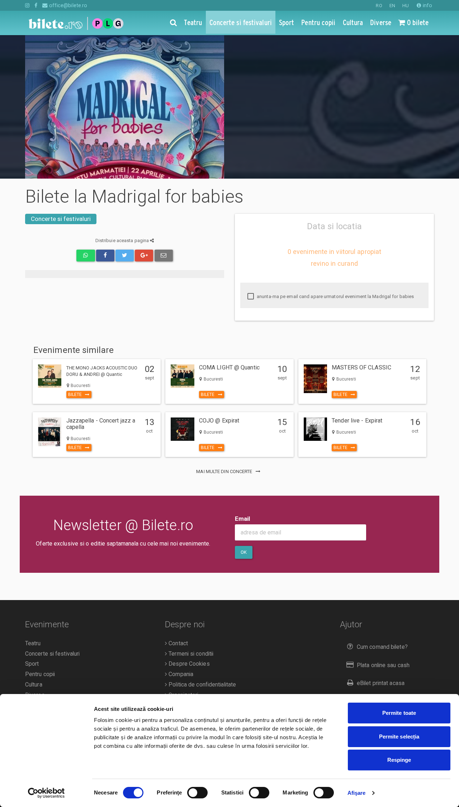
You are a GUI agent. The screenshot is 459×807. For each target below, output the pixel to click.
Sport (32, 664)
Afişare (356, 793)
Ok (244, 552)
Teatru (33, 643)
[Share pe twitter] (124, 255)
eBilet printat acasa (380, 683)
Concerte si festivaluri (61, 218)
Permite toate (399, 713)
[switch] (197, 792)
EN (392, 5)
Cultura (33, 684)
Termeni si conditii (190, 654)
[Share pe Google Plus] (144, 255)
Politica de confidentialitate (201, 684)
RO (379, 5)
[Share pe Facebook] (105, 255)
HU (405, 5)
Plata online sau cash (383, 665)
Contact (177, 643)
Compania (180, 674)
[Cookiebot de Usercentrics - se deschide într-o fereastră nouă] (46, 793)
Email (242, 518)
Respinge (399, 760)
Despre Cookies (188, 664)
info (426, 5)
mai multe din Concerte (224, 471)
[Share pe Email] (164, 255)
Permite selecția (399, 736)
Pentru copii (40, 674)
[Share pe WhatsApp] (85, 255)
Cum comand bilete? (382, 647)
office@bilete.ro (67, 5)
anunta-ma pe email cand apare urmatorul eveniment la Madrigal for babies (335, 296)
